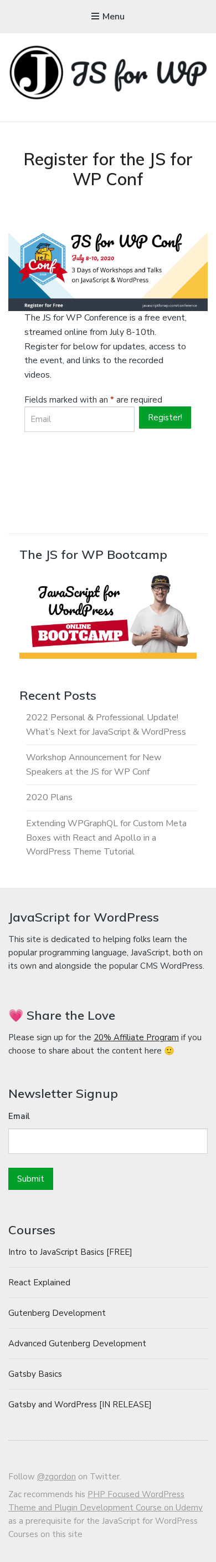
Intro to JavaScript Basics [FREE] (70, 1252)
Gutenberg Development (57, 1313)
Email (19, 1116)
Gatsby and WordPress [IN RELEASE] (80, 1404)
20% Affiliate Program (136, 1037)
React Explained (39, 1282)
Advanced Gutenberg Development (77, 1343)
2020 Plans (49, 797)
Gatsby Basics (35, 1374)
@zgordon (56, 1476)
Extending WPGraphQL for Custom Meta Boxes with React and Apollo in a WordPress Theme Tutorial (106, 837)
